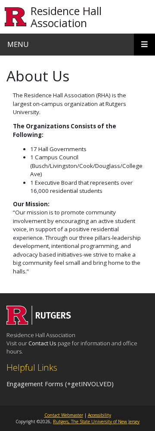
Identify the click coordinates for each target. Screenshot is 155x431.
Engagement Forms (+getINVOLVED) (60, 383)
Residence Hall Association (66, 17)
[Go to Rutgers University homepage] (16, 17)
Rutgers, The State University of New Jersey (96, 422)
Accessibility (99, 415)
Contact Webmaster (63, 415)
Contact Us (42, 343)
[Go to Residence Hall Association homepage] (38, 322)
